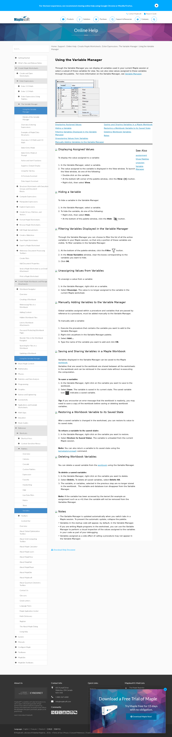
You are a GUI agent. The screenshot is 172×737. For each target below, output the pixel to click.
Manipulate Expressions (29, 202)
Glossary (23, 595)
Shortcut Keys (26, 438)
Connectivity (23, 400)
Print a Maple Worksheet (29, 276)
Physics (21, 374)
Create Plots (24, 258)
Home (54, 46)
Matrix (25, 500)
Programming (23, 384)
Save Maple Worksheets (29, 240)
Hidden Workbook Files (28, 317)
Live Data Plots (28, 495)
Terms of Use (57, 733)
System (21, 637)
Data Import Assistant (29, 181)
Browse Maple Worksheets (30, 225)
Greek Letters (25, 601)
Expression (27, 474)
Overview (23, 294)
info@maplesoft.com (63, 701)
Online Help (71, 46)
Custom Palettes (29, 469)
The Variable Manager (29, 104)
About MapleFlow (26, 557)
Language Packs (25, 606)
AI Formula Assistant (29, 176)
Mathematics (23, 369)
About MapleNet (26, 562)
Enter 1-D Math (27, 91)
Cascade (26, 464)
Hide (24, 490)
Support (61, 46)
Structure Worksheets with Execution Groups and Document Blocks (34, 188)
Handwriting (27, 485)
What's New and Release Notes (30, 63)
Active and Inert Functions (31, 160)
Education (22, 418)
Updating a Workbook (28, 353)
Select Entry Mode (28, 148)
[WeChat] (75, 712)
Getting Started (24, 58)
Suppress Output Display (30, 166)
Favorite (26, 480)
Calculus (26, 459)
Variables (26, 510)
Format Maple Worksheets (30, 220)
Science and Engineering (27, 394)
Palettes (24, 449)
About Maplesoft (26, 577)
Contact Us (24, 590)
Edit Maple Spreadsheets (29, 230)
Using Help (24, 632)
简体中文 (57, 729)
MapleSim (21, 657)
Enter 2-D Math (27, 86)
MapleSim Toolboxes (25, 663)
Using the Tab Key (28, 171)
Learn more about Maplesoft (23, 715)
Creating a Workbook (28, 299)
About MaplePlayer (27, 567)
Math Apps (22, 412)
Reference (22, 428)
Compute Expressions (28, 196)
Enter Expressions (27, 81)
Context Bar (25, 521)
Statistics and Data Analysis (28, 379)
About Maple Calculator (29, 546)
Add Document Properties (29, 263)
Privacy (66, 733)
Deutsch (42, 729)
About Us (18, 683)
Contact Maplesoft (134, 14)
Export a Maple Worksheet (30, 245)
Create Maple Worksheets (28, 68)
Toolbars (24, 516)
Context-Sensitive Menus (30, 443)
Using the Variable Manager (30, 358)
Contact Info (56, 683)
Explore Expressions (27, 207)
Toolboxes (22, 652)
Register (23, 621)
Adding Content (25, 312)
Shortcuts (23, 433)
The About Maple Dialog (29, 626)
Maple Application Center (29, 611)
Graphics (21, 389)
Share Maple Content (26, 364)
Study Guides (23, 423)
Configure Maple (24, 647)
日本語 (49, 729)
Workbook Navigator (28, 289)
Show (25, 505)
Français (34, 729)
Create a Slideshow (27, 235)
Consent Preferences (77, 733)
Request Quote (151, 14)
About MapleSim (26, 572)
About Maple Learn (27, 552)
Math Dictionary (26, 616)
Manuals (21, 642)
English (26, 729)
